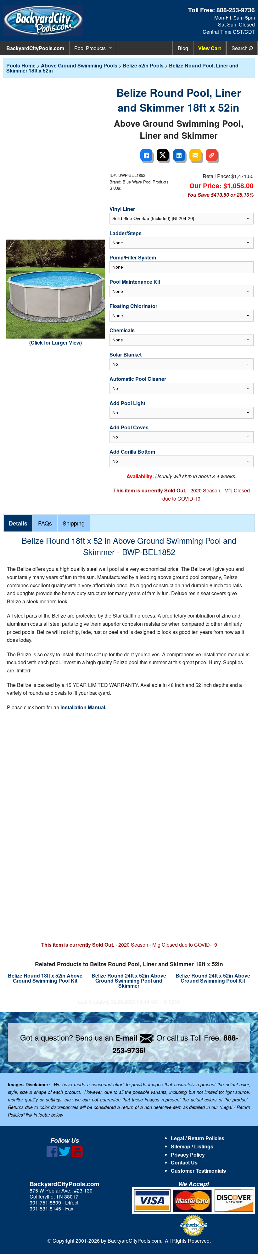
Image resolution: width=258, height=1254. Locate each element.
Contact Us (184, 1162)
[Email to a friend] (195, 155)
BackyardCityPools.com (35, 48)
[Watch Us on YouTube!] (77, 1155)
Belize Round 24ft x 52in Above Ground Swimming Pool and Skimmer (129, 980)
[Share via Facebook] (146, 155)
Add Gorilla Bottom (132, 451)
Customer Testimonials (198, 1170)
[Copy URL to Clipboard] (212, 155)
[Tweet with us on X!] (64, 1155)
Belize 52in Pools (143, 65)
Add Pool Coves (129, 427)
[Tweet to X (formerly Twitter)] (163, 155)
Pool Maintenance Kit (134, 281)
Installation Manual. (83, 707)
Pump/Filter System (132, 257)
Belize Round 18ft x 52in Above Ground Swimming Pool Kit (45, 978)
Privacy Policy (188, 1154)
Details (18, 523)
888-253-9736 (235, 9)
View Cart (209, 48)
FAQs (45, 523)
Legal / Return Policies (197, 1138)
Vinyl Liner (122, 208)
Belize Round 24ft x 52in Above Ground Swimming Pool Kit (213, 978)
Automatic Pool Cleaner (137, 378)
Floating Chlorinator (133, 306)
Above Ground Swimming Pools (79, 65)
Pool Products (90, 48)
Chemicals (122, 330)
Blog (183, 48)
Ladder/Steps (125, 233)
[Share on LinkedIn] (179, 155)
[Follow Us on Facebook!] (52, 1155)
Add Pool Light (127, 403)
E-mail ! (134, 1037)
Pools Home (21, 65)
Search (240, 48)
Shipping (74, 523)
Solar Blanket (125, 354)
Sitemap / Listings (192, 1146)
